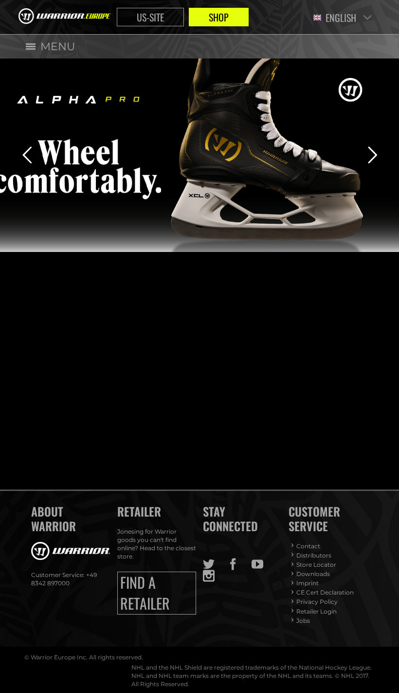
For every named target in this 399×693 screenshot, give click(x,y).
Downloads (313, 574)
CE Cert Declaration (325, 592)
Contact (308, 546)
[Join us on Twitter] (215, 564)
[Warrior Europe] (64, 17)
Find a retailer (145, 593)
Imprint (307, 583)
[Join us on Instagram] (215, 576)
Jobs (303, 620)
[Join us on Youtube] (264, 564)
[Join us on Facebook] (239, 564)
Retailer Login (316, 611)
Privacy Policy (317, 601)
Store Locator (316, 564)
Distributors (313, 555)
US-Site (150, 17)
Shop (219, 17)
